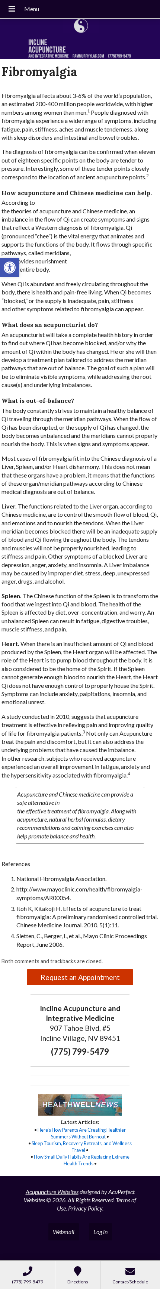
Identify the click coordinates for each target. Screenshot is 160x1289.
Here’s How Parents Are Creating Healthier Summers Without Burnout (82, 1133)
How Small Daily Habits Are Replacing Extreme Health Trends (81, 1160)
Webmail (63, 1231)
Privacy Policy (85, 1208)
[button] (9, 267)
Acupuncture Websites (52, 1191)
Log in (100, 1231)
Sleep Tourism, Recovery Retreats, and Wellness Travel (82, 1146)
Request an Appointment (80, 977)
